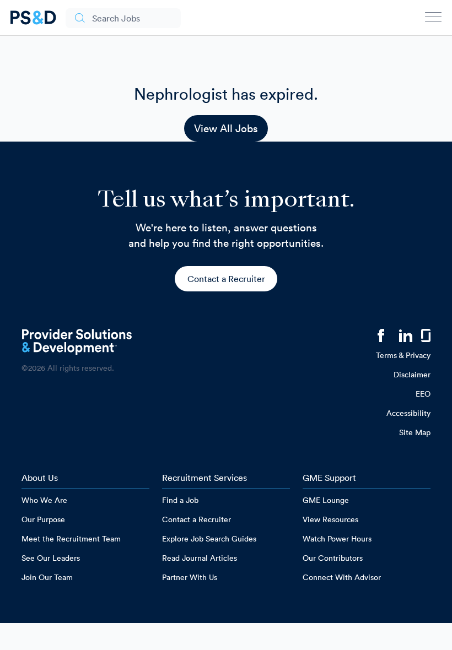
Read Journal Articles (199, 558)
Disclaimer (412, 375)
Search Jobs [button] (116, 18)
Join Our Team (47, 577)
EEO (423, 394)
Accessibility (408, 413)
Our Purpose (43, 519)
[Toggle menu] (433, 19)
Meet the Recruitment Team (71, 539)
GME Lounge (326, 500)
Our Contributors (333, 558)
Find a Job (180, 500)
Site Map (415, 432)
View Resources (330, 519)
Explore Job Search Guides (209, 539)
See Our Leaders (50, 558)
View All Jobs (226, 128)
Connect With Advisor (342, 577)
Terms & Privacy (403, 355)
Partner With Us (189, 577)
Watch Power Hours (337, 539)
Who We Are (44, 500)
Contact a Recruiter (226, 278)
